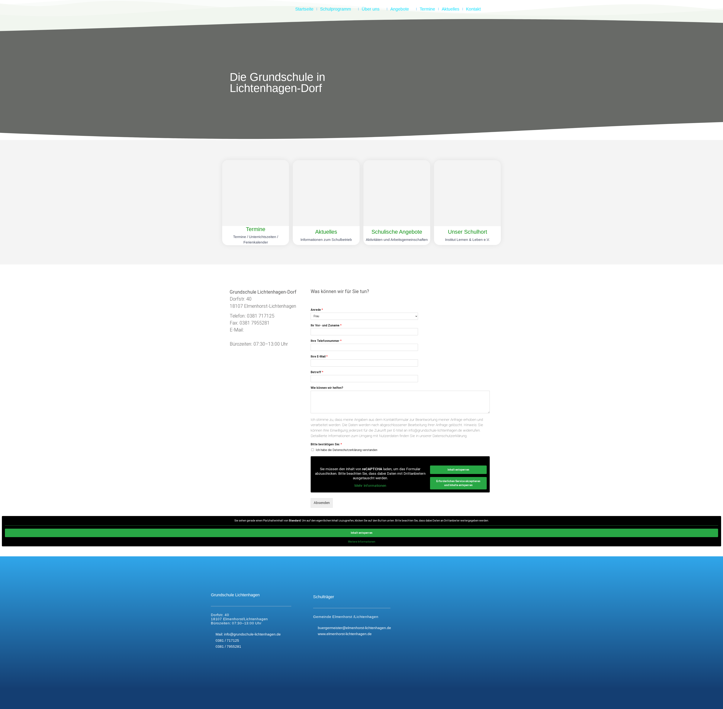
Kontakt (473, 9)
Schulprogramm (335, 9)
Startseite (304, 9)
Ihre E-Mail (319, 356)
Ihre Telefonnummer (326, 341)
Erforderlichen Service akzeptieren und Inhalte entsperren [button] (458, 483)
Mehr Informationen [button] (370, 485)
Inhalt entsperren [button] (458, 469)
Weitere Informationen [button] (361, 541)
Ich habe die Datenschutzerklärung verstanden (346, 450)
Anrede (317, 310)
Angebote (399, 9)
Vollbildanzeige (13, 549)
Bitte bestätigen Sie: (326, 444)
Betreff (317, 372)
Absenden (322, 503)
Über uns (371, 9)
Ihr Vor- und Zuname (326, 325)
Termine (427, 9)
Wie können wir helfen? (327, 388)
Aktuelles (450, 9)
